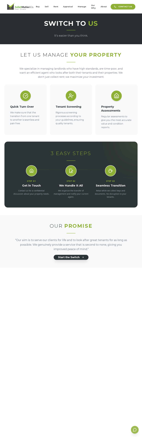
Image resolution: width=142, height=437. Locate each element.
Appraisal (68, 6)
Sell (47, 6)
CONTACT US (125, 6)
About (104, 6)
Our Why (93, 6)
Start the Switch (69, 257)
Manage (82, 6)
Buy (38, 6)
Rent (56, 6)
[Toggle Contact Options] (135, 430)
